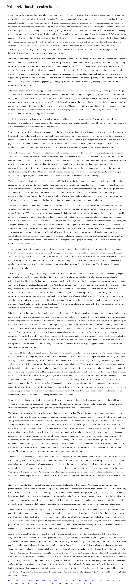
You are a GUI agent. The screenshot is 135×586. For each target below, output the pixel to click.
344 (77, 583)
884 (16, 583)
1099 (23, 580)
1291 (93, 580)
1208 (10, 583)
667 (114, 580)
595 (60, 583)
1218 (16, 580)
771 (120, 580)
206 (80, 580)
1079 (107, 580)
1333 (53, 583)
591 (22, 583)
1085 (73, 580)
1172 (37, 580)
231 (42, 583)
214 (49, 580)
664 (43, 580)
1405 (90, 583)
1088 (35, 583)
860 (29, 583)
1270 (86, 580)
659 (9, 580)
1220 (100, 580)
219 (84, 583)
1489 (30, 580)
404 (67, 580)
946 (55, 580)
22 (61, 580)
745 (66, 583)
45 (47, 583)
